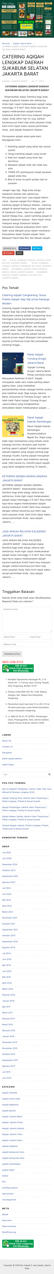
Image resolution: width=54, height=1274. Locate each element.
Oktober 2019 (8, 935)
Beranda (6, 43)
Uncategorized (9, 1199)
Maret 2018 (7, 989)
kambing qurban (10, 1187)
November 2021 (9, 917)
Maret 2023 (7, 912)
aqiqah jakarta (9, 1110)
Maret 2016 (7, 1024)
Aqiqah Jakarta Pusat (12, 1122)
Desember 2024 (9, 864)
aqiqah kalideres (10, 1146)
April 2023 (7, 906)
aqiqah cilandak (9, 1092)
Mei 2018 (6, 977)
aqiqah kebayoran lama (13, 1158)
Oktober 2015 (8, 1054)
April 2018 (7, 983)
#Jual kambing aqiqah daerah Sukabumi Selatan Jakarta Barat (26, 266)
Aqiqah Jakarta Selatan (13, 1128)
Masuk (5, 1214)
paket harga (8, 764)
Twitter (38, 248)
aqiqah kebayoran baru (13, 1152)
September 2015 (10, 1060)
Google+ (9, 253)
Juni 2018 (6, 971)
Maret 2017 (7, 1012)
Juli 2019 (6, 953)
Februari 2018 (8, 995)
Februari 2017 (8, 1018)
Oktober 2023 (8, 870)
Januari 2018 (8, 1001)
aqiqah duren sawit (11, 1098)
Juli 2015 (6, 1072)
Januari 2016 (8, 1036)
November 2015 (9, 1048)
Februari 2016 (8, 1030)
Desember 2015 (9, 1042)
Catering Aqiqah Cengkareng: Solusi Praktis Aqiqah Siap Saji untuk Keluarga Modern (25, 299)
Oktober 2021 (8, 923)
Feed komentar (9, 1226)
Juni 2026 (7, 858)
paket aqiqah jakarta (12, 758)
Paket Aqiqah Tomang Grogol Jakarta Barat (36, 358)
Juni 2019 (6, 959)
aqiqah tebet (8, 1170)
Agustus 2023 (8, 882)
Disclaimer (7, 752)
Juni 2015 (6, 1078)
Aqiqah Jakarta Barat (22, 43)
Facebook (25, 248)
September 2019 (10, 941)
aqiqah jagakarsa (10, 1104)
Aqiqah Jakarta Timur (12, 1134)
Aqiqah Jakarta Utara (12, 1140)
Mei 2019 (6, 965)
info (4, 1181)
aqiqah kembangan (11, 1164)
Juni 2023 (7, 894)
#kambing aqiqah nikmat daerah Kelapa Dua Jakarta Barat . (25, 275)
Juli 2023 (6, 888)
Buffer (19, 253)
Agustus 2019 (8, 947)
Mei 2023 (6, 900)
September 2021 (10, 929)
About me (6, 740)
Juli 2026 (6, 852)
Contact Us (7, 746)
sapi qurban (7, 1193)
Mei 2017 (6, 1006)
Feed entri (7, 1220)
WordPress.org (9, 1232)
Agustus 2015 (8, 1066)
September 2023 (10, 876)
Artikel (5, 1176)
